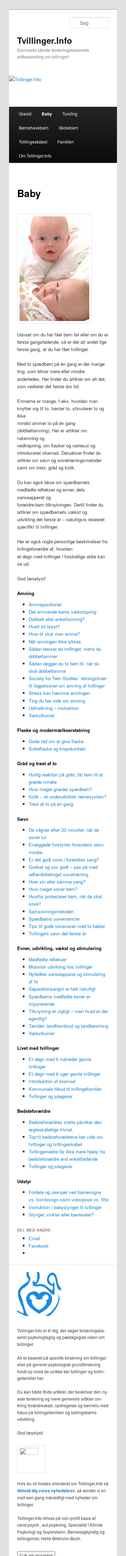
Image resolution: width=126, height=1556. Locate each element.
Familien (65, 142)
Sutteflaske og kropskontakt (57, 748)
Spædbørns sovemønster (54, 918)
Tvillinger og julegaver (50, 1096)
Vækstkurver (42, 715)
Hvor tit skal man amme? (54, 633)
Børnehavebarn (34, 128)
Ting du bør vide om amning (57, 700)
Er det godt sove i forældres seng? (64, 859)
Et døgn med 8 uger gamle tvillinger (64, 1073)
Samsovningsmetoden (51, 911)
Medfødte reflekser (47, 959)
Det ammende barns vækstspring (62, 611)
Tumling (69, 114)
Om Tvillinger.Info (35, 156)
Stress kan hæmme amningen (59, 693)
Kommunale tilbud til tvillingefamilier (65, 1089)
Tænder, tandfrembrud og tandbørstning (68, 1026)
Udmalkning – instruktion (54, 708)
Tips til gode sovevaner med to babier (67, 926)
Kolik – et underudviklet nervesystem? (67, 796)
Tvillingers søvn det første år (57, 933)
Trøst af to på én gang (51, 804)
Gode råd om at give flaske (56, 741)
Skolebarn (68, 128)
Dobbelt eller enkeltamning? (57, 619)
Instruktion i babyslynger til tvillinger (65, 1207)
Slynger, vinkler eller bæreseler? (61, 1214)
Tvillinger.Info (44, 40)
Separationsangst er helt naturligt (62, 988)
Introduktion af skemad (52, 1081)
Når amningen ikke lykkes (55, 641)
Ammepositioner (45, 604)
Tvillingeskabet (33, 142)
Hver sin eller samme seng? (57, 881)
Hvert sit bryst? (44, 626)
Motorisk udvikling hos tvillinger (60, 966)
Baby (47, 114)
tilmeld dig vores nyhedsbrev (46, 1490)
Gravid (25, 114)
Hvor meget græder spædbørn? (60, 789)
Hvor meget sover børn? (53, 889)
